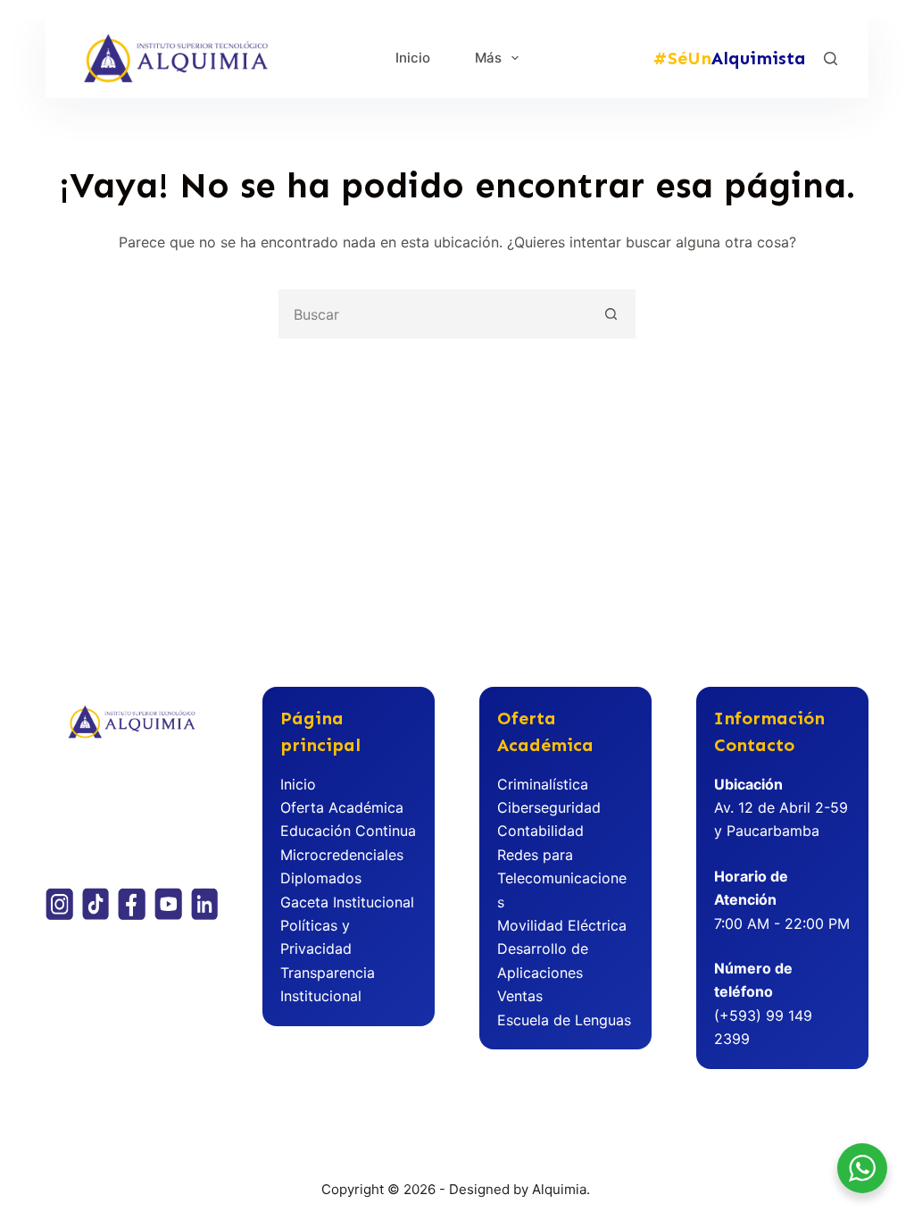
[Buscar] (830, 58)
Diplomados (320, 878)
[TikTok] (96, 904)
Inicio (412, 57)
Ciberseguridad (549, 807)
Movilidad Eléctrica (562, 925)
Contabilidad (540, 831)
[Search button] (611, 314)
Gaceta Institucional (347, 902)
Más (488, 57)
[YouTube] (168, 904)
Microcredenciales (341, 855)
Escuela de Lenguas (564, 1020)
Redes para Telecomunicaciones (562, 878)
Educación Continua (348, 831)
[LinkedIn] (205, 904)
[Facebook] (131, 904)
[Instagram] (59, 904)
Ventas (520, 996)
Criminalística (542, 784)
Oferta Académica (341, 807)
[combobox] (434, 313)
